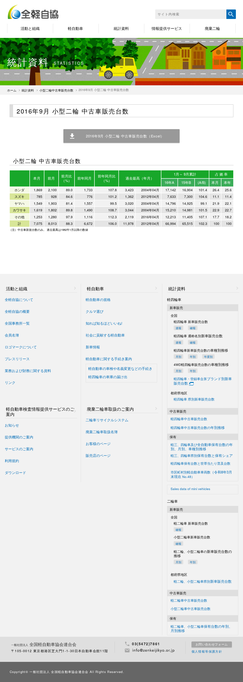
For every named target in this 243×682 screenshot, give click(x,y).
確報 (193, 328)
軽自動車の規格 (98, 299)
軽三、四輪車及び (202, 446)
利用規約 (12, 461)
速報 (178, 328)
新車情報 (93, 347)
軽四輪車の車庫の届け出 (107, 377)
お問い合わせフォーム (212, 644)
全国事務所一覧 (17, 323)
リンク (10, 382)
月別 (178, 357)
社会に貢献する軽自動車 (105, 335)
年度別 (208, 357)
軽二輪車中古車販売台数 (189, 601)
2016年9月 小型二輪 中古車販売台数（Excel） (125, 135)
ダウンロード (15, 472)
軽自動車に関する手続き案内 (109, 359)
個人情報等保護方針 (207, 651)
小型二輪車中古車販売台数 (190, 609)
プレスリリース (17, 359)
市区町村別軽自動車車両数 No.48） (201, 474)
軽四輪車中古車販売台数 (189, 419)
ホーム (11, 90)
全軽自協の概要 (17, 311)
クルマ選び (94, 311)
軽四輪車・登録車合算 (203, 381)
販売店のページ (98, 455)
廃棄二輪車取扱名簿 (102, 432)
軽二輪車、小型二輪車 (201, 628)
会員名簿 (12, 335)
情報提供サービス (167, 28)
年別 (193, 357)
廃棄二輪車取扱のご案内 (110, 409)
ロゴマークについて (21, 347)
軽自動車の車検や (120, 368)
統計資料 (121, 28)
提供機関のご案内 (19, 437)
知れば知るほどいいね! (104, 323)
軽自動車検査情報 (40, 411)
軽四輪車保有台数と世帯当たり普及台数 (200, 464)
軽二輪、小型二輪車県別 (203, 581)
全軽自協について (19, 299)
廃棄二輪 (212, 28)
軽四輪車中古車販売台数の (198, 427)
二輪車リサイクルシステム (107, 420)
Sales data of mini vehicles (190, 489)
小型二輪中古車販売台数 (56, 90)
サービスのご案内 (19, 449)
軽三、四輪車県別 (202, 455)
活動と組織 (30, 28)
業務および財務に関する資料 (28, 370)
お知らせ (12, 425)
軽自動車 (75, 28)
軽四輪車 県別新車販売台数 (194, 399)
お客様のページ (98, 443)
